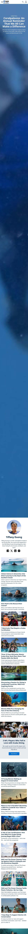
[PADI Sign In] (26, 2)
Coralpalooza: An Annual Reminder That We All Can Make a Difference (14, 22)
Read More (14, 754)
